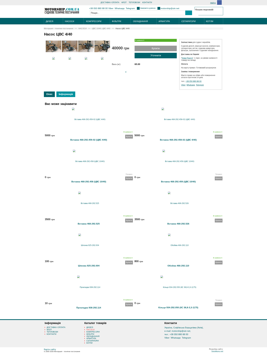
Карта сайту (50, 349)
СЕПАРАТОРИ (188, 21)
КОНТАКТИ (147, 2)
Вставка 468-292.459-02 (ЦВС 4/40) (88, 140)
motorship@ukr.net (170, 8)
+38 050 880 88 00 (98, 8)
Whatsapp (120, 8)
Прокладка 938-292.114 (88, 307)
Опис (49, 94)
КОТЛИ (209, 21)
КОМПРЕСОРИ (93, 21)
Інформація (66, 94)
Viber (110, 8)
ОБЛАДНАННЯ (140, 21)
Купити (156, 48)
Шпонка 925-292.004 (89, 265)
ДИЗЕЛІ (49, 21)
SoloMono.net (217, 351)
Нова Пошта (187, 58)
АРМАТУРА (164, 21)
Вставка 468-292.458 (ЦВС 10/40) (88, 181)
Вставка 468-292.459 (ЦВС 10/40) (178, 181)
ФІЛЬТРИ (116, 21)
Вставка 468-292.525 (89, 223)
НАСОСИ (69, 21)
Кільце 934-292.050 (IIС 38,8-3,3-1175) (178, 307)
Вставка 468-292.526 (178, 223)
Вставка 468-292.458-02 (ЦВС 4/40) (178, 140)
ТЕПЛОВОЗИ (134, 2)
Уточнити (155, 55)
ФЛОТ (124, 2)
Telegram (130, 8)
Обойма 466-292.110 (178, 265)
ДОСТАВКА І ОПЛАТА (110, 2)
